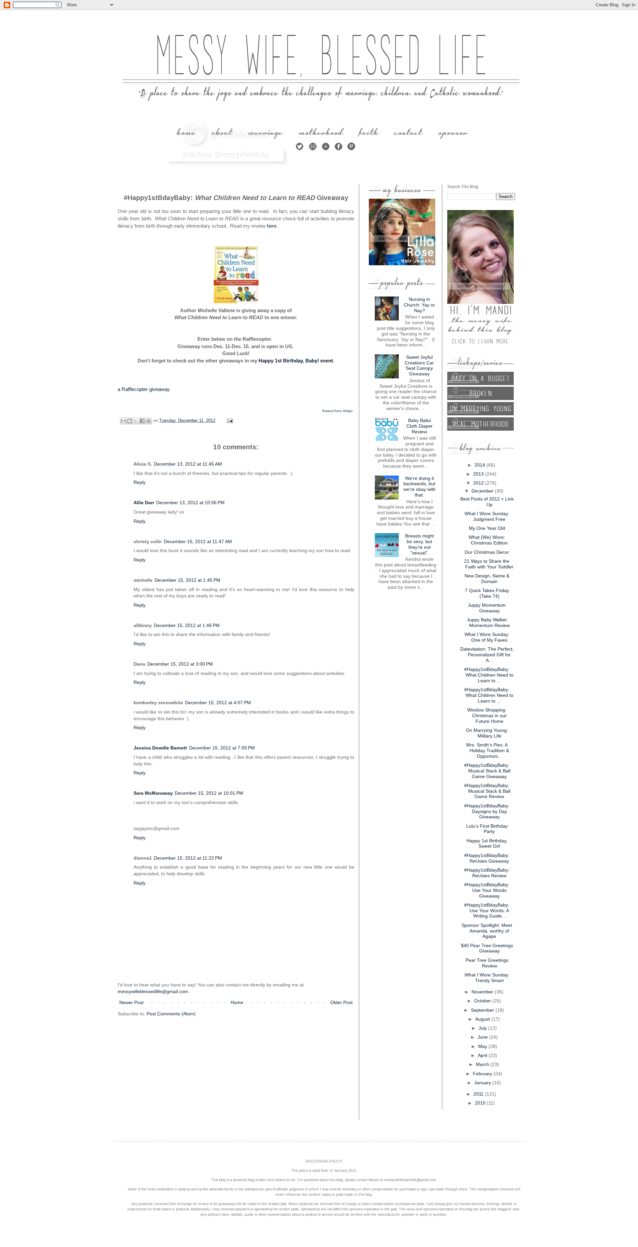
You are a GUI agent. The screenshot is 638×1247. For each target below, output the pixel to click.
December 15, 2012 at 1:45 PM (187, 580)
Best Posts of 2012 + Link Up (487, 501)
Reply (140, 482)
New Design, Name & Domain (487, 578)
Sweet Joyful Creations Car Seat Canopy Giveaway (419, 365)
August (483, 1019)
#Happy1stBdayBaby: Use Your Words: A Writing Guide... (486, 910)
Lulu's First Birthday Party (487, 828)
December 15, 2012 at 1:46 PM (187, 625)
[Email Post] (229, 420)
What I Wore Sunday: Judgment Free (487, 516)
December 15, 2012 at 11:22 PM (188, 858)
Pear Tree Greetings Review (487, 962)
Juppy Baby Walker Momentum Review (488, 622)
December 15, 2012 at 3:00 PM (180, 664)
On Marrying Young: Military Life (487, 732)
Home (237, 1002)
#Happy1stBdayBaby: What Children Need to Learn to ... (488, 675)
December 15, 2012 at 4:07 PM (218, 702)
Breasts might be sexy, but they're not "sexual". (419, 544)
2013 (479, 474)
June (483, 1037)
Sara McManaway (153, 793)
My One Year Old (487, 528)
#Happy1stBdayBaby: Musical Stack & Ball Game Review (487, 791)
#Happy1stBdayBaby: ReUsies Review (486, 872)
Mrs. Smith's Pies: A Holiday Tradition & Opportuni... (487, 750)
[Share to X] (136, 421)
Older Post (341, 1002)
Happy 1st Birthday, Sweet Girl (487, 843)
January (483, 1082)
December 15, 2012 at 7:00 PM (222, 747)
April (483, 1055)
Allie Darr (144, 502)
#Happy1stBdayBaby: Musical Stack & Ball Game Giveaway (487, 770)
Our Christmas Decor (487, 552)
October (483, 1000)
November (483, 991)
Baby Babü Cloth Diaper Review (419, 426)
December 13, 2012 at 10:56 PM (190, 502)
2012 (479, 483)
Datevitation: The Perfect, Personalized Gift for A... (487, 654)
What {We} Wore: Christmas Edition (488, 539)
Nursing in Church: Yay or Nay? (419, 305)
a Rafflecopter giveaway (144, 389)
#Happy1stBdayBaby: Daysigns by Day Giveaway (486, 811)
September (483, 1010)
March (483, 1064)
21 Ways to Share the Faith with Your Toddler (488, 563)
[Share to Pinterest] (148, 421)
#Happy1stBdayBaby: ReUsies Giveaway (486, 858)
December (483, 491)
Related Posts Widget (337, 411)
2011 (479, 1094)
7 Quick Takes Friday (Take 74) (487, 593)
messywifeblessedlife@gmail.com (153, 991)
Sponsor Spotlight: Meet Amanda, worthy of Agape (487, 931)
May (483, 1046)
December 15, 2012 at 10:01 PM (209, 793)
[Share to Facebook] (142, 421)
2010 (481, 1103)
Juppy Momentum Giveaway (487, 607)
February (483, 1073)
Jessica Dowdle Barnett (160, 747)
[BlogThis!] (129, 421)
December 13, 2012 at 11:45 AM (188, 464)
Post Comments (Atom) (171, 1013)
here (271, 226)
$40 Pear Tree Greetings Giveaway (487, 948)
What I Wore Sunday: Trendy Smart (487, 977)
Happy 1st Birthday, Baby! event (296, 360)
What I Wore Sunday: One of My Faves (487, 637)
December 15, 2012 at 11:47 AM (198, 541)
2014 (480, 465)
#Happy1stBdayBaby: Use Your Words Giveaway (486, 890)
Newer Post (131, 1002)
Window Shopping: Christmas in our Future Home (487, 715)
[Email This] (123, 421)
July (483, 1028)
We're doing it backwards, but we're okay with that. (419, 487)
